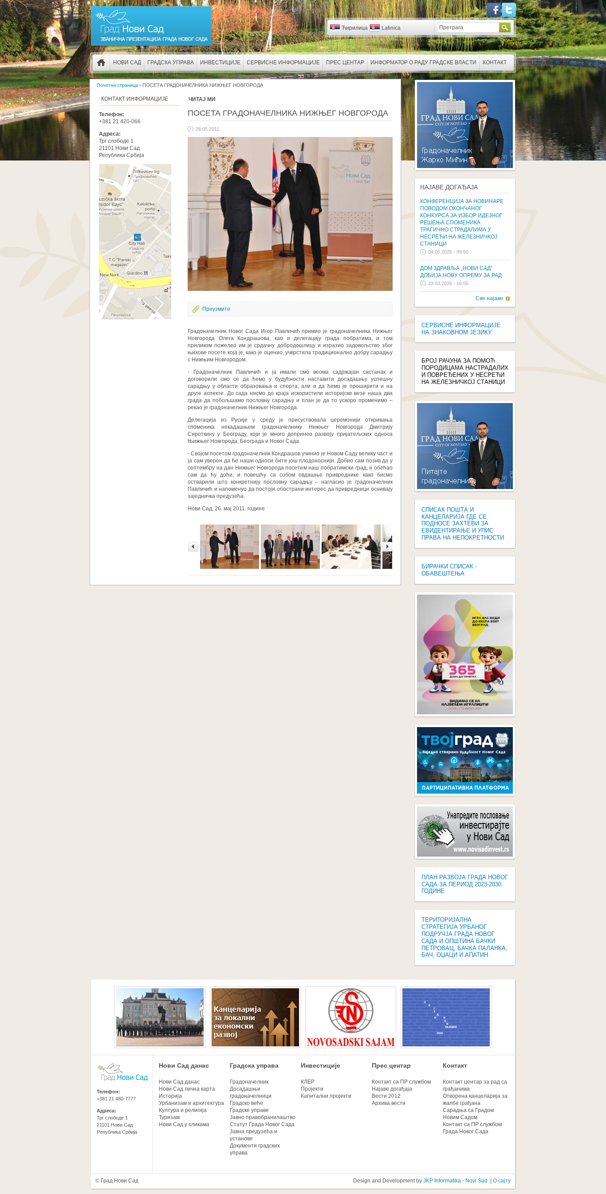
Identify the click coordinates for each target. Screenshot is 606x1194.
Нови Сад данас (184, 1065)
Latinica (391, 28)
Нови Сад (127, 62)
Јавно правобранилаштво (262, 1117)
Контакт (495, 62)
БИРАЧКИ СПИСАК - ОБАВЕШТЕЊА (449, 570)
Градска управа (170, 62)
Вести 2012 (386, 1096)
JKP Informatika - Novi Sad (455, 1181)
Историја (170, 1096)
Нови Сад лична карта (187, 1089)
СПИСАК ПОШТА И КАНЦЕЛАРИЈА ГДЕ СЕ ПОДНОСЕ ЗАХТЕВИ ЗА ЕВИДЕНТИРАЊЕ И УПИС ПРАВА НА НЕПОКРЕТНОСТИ (462, 523)
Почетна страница (101, 62)
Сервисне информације (283, 62)
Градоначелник (249, 1082)
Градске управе (249, 1110)
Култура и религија (183, 1110)
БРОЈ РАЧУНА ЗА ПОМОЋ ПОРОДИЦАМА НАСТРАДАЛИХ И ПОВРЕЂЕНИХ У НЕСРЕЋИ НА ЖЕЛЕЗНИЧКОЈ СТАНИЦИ (464, 371)
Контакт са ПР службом (401, 1082)
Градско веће (246, 1103)
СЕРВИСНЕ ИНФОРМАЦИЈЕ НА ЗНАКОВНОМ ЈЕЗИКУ (460, 329)
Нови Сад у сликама (184, 1124)
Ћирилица (355, 28)
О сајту (502, 1181)
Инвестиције (220, 62)
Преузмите (216, 309)
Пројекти (312, 1089)
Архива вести (388, 1103)
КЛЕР (308, 1082)
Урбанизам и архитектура (191, 1103)
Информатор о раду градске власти (423, 62)
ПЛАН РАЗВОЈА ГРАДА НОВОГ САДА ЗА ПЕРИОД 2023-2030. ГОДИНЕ (464, 884)
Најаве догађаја (449, 187)
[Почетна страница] (151, 45)
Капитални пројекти (326, 1096)
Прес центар (345, 62)
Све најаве (489, 298)
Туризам (169, 1117)
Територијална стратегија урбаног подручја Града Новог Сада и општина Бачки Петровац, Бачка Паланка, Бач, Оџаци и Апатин (464, 937)
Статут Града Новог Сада (262, 1124)
